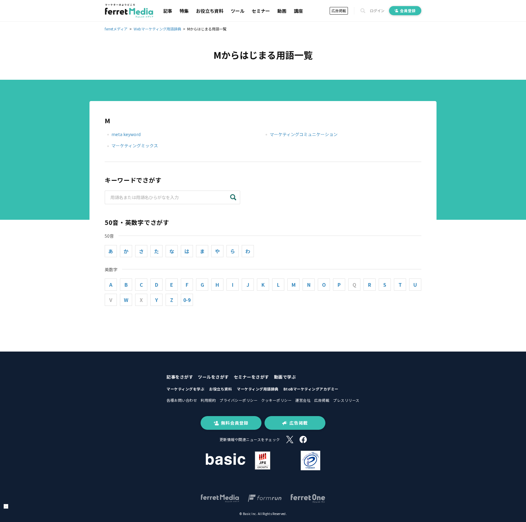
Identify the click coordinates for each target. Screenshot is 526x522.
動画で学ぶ (285, 377)
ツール (237, 11)
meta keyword (126, 134)
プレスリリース (346, 400)
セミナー (261, 11)
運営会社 (302, 400)
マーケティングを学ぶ (185, 388)
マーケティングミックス (134, 145)
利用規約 (208, 400)
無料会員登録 (234, 423)
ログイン (377, 10)
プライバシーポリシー (238, 400)
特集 (184, 11)
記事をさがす (180, 377)
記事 (167, 11)
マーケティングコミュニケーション (304, 134)
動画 (281, 11)
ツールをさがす (213, 377)
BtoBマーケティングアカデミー (310, 388)
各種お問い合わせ (182, 400)
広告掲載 (338, 10)
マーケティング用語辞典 (258, 388)
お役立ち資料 (209, 11)
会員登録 (408, 10)
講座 (298, 11)
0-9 (187, 299)
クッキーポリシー (276, 400)
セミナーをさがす (251, 377)
